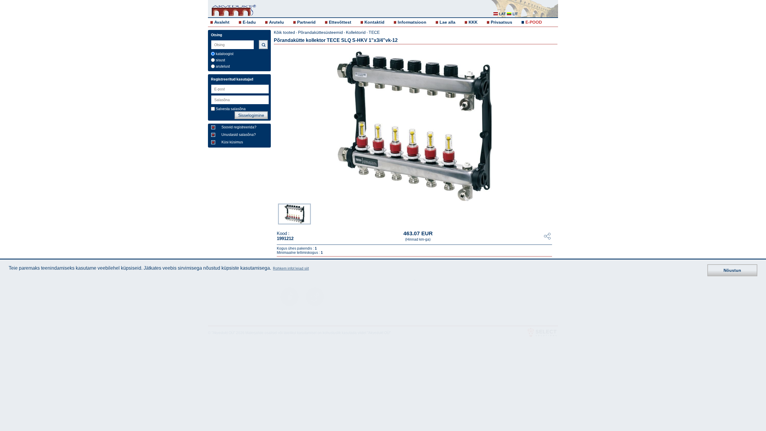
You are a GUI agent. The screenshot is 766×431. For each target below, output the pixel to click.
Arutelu (276, 22)
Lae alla (447, 22)
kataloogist (224, 54)
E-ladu (249, 22)
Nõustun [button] (732, 270)
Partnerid (306, 22)
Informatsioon (412, 22)
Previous (275, 213)
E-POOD (533, 22)
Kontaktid (374, 22)
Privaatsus (501, 22)
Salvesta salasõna (231, 109)
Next (554, 213)
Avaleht (222, 22)
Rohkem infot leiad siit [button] (291, 268)
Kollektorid (356, 32)
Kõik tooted (284, 32)
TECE (374, 32)
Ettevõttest (340, 22)
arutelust (223, 66)
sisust (220, 60)
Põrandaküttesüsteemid (320, 32)
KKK (473, 22)
